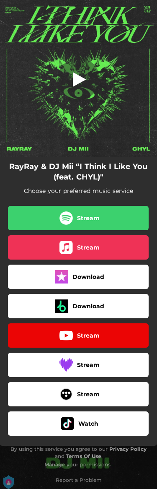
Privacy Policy (128, 449)
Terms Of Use (83, 456)
